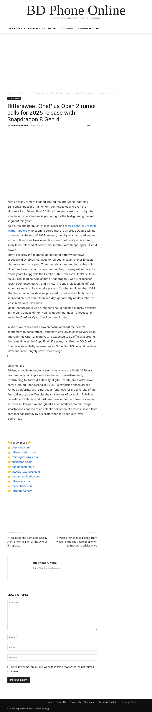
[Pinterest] (28, 133)
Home (10, 93)
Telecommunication (88, 28)
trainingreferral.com (25, 457)
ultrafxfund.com (22, 491)
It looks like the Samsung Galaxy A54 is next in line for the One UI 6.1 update (27, 541)
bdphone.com (21, 447)
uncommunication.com (26, 476)
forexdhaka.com (22, 486)
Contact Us (75, 702)
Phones (52, 28)
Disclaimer (89, 702)
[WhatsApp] (36, 133)
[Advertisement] (76, 63)
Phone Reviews (36, 28)
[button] (140, 28)
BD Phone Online (19, 125)
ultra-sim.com (21, 481)
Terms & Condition (108, 702)
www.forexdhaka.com (26, 471)
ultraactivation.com (24, 452)
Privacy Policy (129, 702)
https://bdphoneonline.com (46, 568)
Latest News (66, 28)
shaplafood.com (22, 462)
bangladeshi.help (23, 467)
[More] (45, 133)
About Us (61, 702)
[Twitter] (19, 133)
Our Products (17, 28)
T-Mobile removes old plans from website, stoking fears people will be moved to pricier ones (76, 541)
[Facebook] (11, 133)
